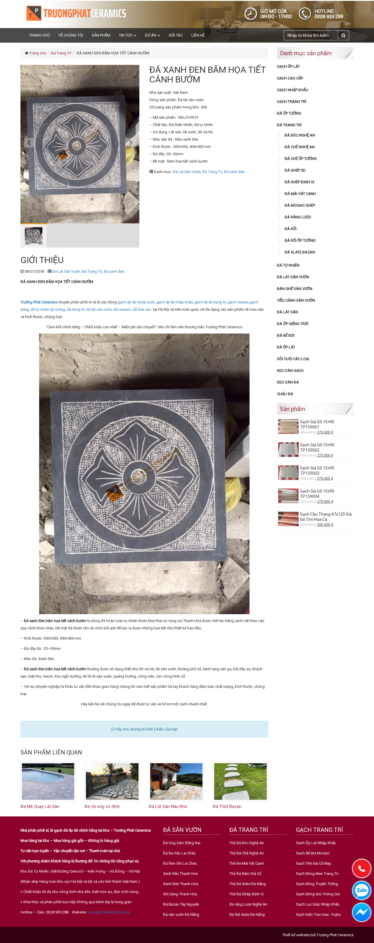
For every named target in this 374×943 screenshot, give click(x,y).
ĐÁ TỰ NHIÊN (288, 265)
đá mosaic (122, 309)
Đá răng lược (298, 217)
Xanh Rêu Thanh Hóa (180, 873)
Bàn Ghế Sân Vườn (294, 288)
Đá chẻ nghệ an (300, 147)
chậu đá (285, 394)
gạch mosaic (238, 302)
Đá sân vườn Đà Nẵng (181, 914)
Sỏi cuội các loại (293, 359)
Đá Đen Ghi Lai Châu (180, 863)
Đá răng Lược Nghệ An (248, 904)
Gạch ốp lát (288, 66)
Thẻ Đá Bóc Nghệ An (246, 843)
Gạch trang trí (291, 101)
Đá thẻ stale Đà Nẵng (247, 914)
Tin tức (126, 35)
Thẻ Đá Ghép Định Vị (246, 894)
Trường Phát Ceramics (335, 935)
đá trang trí (75, 309)
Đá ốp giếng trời (292, 324)
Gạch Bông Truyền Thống (317, 884)
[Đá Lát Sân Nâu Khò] (176, 781)
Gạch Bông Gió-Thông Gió (318, 894)
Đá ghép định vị (299, 182)
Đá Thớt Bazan (227, 806)
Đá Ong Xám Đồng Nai (181, 843)
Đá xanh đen (234, 172)
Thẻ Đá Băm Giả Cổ (245, 873)
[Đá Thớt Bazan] (240, 781)
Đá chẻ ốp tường (301, 158)
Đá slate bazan (300, 252)
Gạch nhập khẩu (292, 90)
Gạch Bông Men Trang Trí (317, 873)
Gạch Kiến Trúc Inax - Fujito (318, 914)
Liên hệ (198, 35)
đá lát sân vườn (98, 309)
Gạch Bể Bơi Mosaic (313, 853)
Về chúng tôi (70, 35)
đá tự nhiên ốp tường (47, 309)
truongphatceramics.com (109, 912)
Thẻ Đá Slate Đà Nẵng (247, 884)
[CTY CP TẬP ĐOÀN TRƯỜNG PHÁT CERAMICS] (76, 13)
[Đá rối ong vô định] (112, 781)
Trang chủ (39, 35)
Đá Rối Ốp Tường (300, 240)
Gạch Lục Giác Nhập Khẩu (318, 904)
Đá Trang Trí (61, 53)
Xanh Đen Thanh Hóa (180, 884)
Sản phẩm (101, 35)
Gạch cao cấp (290, 78)
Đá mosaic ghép (300, 205)
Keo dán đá (288, 382)
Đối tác (176, 35)
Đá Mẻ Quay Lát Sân (39, 806)
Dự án (151, 35)
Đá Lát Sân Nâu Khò (168, 806)
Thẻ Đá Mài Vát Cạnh (246, 863)
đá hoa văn (141, 309)
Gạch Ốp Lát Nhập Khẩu (316, 843)
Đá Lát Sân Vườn (186, 172)
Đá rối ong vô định (102, 806)
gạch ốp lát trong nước (136, 302)
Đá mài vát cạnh (300, 193)
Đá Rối (291, 229)
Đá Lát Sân (287, 312)
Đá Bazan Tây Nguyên (181, 904)
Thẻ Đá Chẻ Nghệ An (246, 853)
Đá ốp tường (289, 113)
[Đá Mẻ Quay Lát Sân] (48, 781)
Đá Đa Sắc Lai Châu (179, 853)
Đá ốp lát (286, 347)
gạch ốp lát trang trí (210, 302)
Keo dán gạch (290, 370)
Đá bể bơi (285, 335)
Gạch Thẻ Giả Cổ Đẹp (313, 863)
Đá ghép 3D (295, 170)
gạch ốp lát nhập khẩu (174, 302)
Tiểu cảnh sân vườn (296, 300)
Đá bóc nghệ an (300, 135)
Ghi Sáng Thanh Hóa (180, 894)
